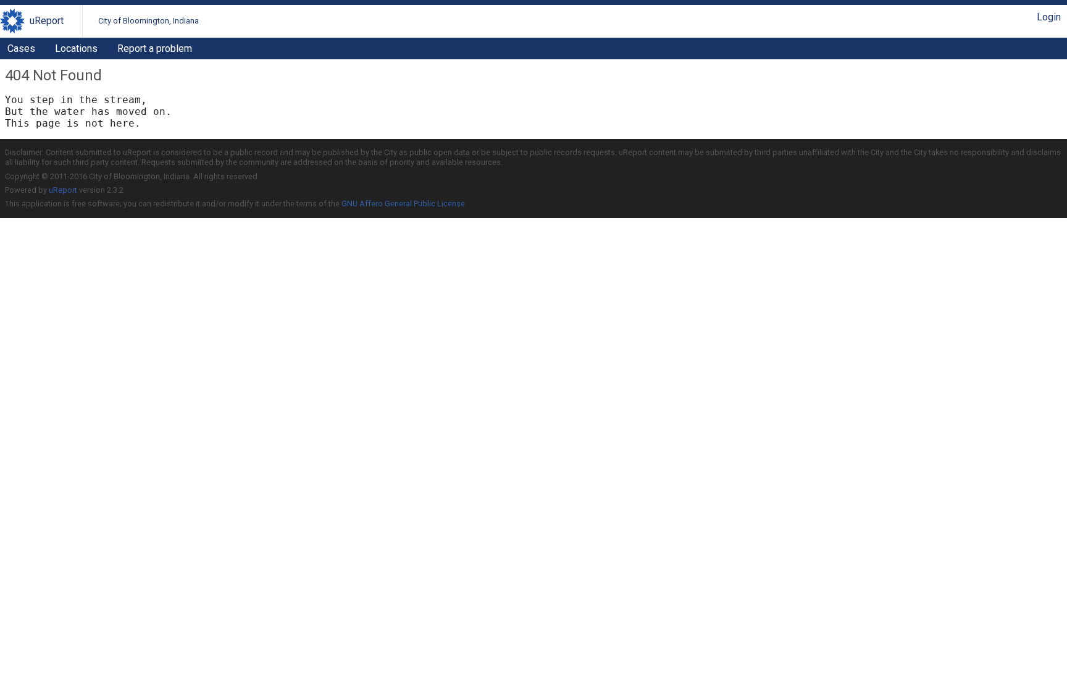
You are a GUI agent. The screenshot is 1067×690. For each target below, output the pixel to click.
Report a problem (154, 48)
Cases (21, 48)
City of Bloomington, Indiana (148, 20)
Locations (76, 48)
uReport (47, 21)
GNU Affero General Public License (403, 203)
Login (1049, 17)
